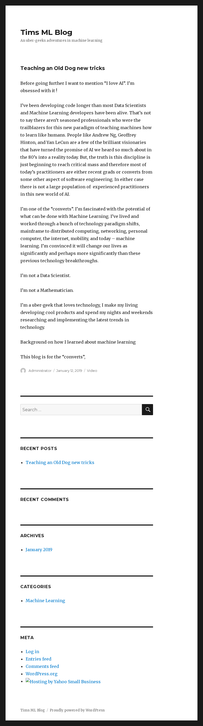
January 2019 (39, 549)
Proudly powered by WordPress (77, 710)
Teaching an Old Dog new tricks (60, 462)
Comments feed (42, 666)
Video (92, 370)
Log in (32, 651)
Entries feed (38, 659)
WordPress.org (41, 673)
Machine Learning (45, 600)
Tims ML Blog (46, 32)
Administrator (40, 370)
